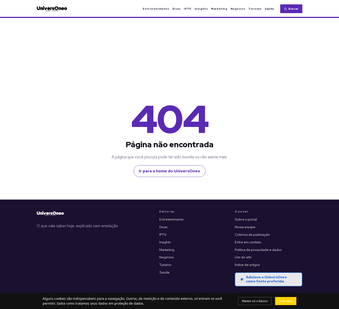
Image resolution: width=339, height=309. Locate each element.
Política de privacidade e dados (258, 249)
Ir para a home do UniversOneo (169, 171)
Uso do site (243, 257)
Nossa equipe (245, 227)
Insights (201, 9)
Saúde (269, 9)
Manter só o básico (255, 301)
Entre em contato (248, 242)
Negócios (238, 9)
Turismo (255, 9)
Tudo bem (285, 301)
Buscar (293, 8)
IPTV (187, 9)
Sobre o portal (246, 219)
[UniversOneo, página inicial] (52, 8)
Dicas (176, 9)
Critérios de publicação (252, 234)
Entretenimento (156, 9)
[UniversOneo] (50, 214)
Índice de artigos (247, 264)
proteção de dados (128, 303)
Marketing (219, 9)
